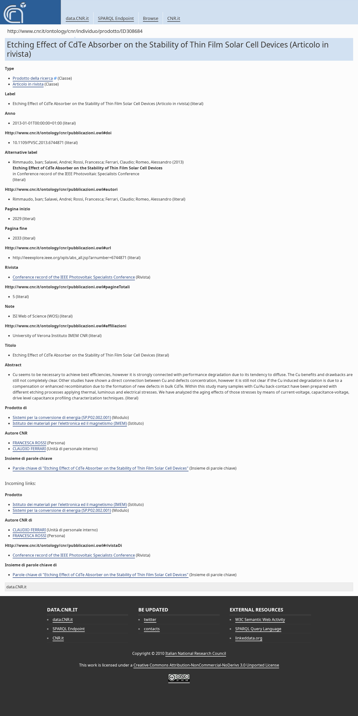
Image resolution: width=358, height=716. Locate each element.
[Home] (30, 12)
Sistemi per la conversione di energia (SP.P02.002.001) (62, 417)
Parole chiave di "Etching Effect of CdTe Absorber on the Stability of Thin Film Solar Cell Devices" (100, 468)
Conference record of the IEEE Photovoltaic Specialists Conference (74, 277)
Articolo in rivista (28, 84)
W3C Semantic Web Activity (260, 619)
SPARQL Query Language (258, 628)
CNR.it (173, 18)
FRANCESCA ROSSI (29, 442)
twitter (150, 619)
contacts (152, 628)
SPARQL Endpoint (116, 18)
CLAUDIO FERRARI (29, 448)
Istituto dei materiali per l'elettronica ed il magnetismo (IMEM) (70, 423)
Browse (150, 18)
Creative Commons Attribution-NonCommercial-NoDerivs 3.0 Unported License (206, 665)
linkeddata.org (248, 638)
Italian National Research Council (195, 653)
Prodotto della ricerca (33, 78)
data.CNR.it (77, 18)
